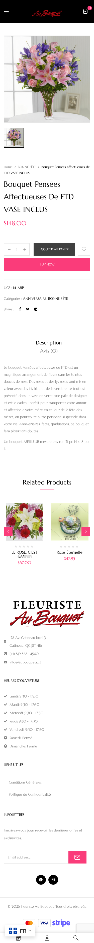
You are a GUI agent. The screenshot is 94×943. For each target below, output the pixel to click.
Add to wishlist (84, 249)
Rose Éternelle (69, 552)
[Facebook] (20, 309)
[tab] (48, 343)
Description (49, 343)
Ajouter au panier (54, 249)
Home (8, 167)
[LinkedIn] (35, 309)
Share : (9, 309)
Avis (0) (49, 351)
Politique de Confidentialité (30, 794)
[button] (85, 11)
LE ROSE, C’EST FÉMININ (25, 554)
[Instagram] (53, 880)
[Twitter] (27, 309)
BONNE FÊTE (27, 167)
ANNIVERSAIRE (34, 298)
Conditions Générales (25, 782)
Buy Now (47, 264)
